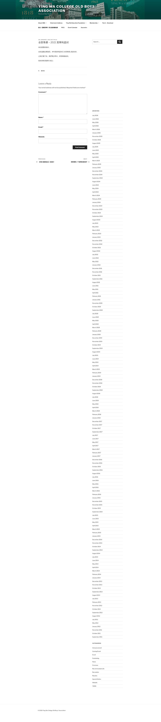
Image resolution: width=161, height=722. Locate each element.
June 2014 (95, 560)
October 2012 (96, 609)
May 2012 (95, 623)
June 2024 (95, 185)
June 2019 (95, 359)
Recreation (95, 672)
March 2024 (96, 195)
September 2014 (97, 550)
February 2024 (96, 199)
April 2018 (95, 407)
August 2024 (96, 181)
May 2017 (95, 442)
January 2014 (96, 578)
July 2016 (95, 477)
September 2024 (97, 178)
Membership (93, 23)
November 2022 (97, 244)
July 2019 (95, 355)
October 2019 (96, 345)
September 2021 (97, 279)
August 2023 (96, 220)
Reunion (94, 675)
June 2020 (95, 317)
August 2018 (96, 393)
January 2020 (96, 334)
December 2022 (97, 240)
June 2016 (95, 480)
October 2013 (96, 588)
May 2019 (95, 362)
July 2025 (95, 147)
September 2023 (97, 216)
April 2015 (95, 525)
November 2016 (97, 463)
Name (41, 117)
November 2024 (97, 174)
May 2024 (95, 188)
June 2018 (95, 400)
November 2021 (97, 272)
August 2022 (96, 251)
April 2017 (95, 445)
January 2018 (96, 418)
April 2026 (95, 126)
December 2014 (97, 539)
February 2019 (96, 372)
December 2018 (97, 379)
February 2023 (96, 233)
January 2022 (96, 265)
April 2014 (95, 567)
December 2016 (97, 459)
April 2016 (95, 487)
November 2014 (97, 543)
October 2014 (96, 546)
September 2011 (97, 637)
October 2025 (96, 140)
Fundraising (95, 658)
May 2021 (95, 289)
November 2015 (97, 505)
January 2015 (96, 536)
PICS (62, 27)
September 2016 (97, 470)
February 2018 (96, 414)
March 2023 (96, 230)
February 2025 (96, 164)
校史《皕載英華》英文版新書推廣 (48, 27)
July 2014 (95, 557)
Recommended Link (98, 668)
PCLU (55, 39)
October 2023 (96, 213)
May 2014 (95, 564)
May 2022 (95, 261)
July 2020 (95, 313)
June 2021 (95, 286)
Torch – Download (107, 23)
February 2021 (96, 296)
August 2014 (96, 553)
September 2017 (97, 432)
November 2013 (97, 585)
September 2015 (97, 512)
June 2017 (95, 438)
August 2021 (96, 282)
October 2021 (96, 275)
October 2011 (96, 633)
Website (41, 137)
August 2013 (96, 595)
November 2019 (97, 341)
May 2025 (95, 153)
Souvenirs (84, 27)
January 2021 (96, 299)
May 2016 (95, 484)
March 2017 (96, 449)
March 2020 (96, 327)
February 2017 (96, 452)
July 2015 (95, 515)
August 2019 (96, 352)
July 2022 (95, 254)
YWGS (94, 686)
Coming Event (96, 651)
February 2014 (96, 574)
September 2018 (97, 390)
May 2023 (95, 226)
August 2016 (96, 473)
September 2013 (97, 591)
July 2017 (95, 435)
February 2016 (96, 494)
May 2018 (95, 404)
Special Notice (96, 679)
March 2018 (96, 411)
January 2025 (96, 167)
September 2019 (97, 348)
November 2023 (97, 209)
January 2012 (96, 626)
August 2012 (96, 616)
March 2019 (96, 369)
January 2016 (96, 498)
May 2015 (95, 522)
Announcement (97, 648)
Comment (42, 92)
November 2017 (97, 425)
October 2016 (96, 466)
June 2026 (95, 119)
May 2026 (95, 122)
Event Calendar (72, 27)
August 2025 (96, 143)
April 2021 (95, 293)
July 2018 (95, 397)
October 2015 (96, 508)
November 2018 (97, 383)
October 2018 (96, 386)
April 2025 (95, 157)
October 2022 (96, 247)
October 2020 (96, 306)
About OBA (41, 23)
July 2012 (95, 619)
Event (94, 655)
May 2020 (95, 320)
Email (40, 127)
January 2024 (96, 202)
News (43, 70)
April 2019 (95, 365)
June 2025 (95, 150)
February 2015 (96, 532)
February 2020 (96, 331)
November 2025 (97, 136)
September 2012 (97, 612)
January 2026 (96, 133)
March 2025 (96, 160)
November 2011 (97, 630)
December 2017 (97, 421)
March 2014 (96, 571)
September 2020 (97, 310)
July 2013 (95, 598)
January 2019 (96, 376)
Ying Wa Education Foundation (75, 23)
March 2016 (96, 491)
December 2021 (97, 268)
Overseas (95, 665)
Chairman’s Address (56, 23)
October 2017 (96, 428)
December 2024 (97, 171)
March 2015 (96, 529)
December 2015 (97, 501)
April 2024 (95, 192)
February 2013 (96, 602)
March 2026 (96, 129)
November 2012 (97, 605)
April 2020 (95, 324)
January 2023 (96, 237)
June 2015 (95, 518)
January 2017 (96, 456)
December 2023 (97, 206)
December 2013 (97, 581)
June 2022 (95, 258)
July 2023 (95, 223)
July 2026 (95, 115)
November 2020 (97, 303)
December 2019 (97, 338)
